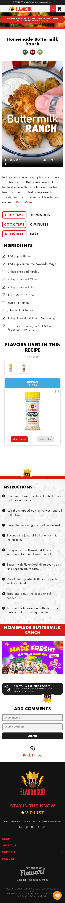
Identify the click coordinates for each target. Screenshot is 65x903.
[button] (3, 8)
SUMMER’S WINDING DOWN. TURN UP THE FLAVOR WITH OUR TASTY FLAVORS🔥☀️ (32, 19)
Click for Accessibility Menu (33, 880)
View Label (45, 439)
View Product (19, 439)
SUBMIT (32, 735)
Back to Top (32, 755)
